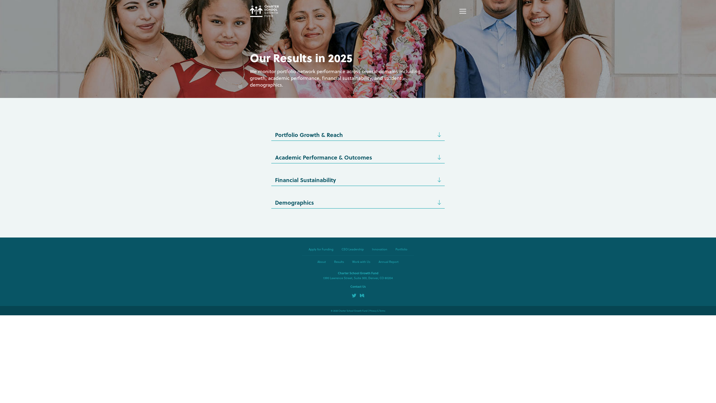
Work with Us (361, 262)
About (321, 262)
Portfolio (401, 249)
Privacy (373, 310)
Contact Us (358, 286)
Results (339, 262)
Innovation (379, 249)
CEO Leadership (353, 249)
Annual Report (389, 262)
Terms (382, 310)
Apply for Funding (321, 249)
